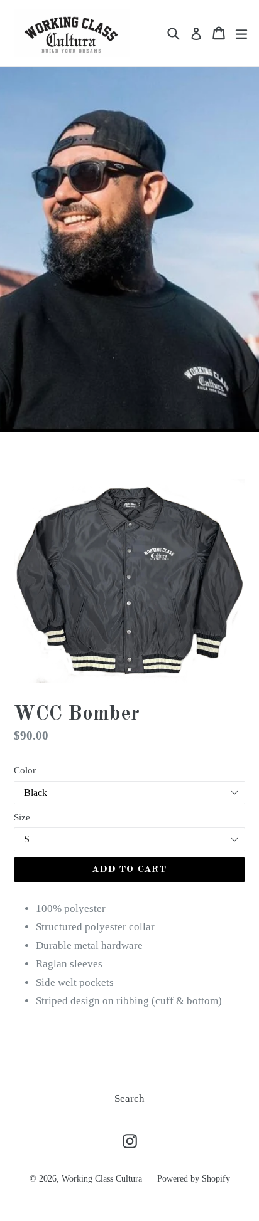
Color (25, 770)
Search (129, 1098)
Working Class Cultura (103, 1178)
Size (22, 817)
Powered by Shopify (193, 1178)
